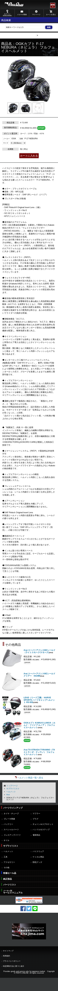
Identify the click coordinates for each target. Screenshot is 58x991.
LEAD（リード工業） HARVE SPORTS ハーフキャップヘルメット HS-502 (39, 700)
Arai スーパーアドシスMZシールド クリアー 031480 (39, 675)
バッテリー (8, 824)
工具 (5, 857)
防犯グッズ (37, 862)
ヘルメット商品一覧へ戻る (30, 778)
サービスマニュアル (13, 892)
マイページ (36, 14)
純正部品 (7, 879)
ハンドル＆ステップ (41, 829)
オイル (6, 840)
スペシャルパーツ (11, 829)
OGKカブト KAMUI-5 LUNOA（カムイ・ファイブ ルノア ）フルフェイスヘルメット (39, 725)
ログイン (7, 14)
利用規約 (6, 956)
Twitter (29, 908)
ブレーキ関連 (9, 819)
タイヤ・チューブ (11, 813)
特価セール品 (9, 873)
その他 (6, 867)
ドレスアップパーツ (12, 835)
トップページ (12, 786)
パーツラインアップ (13, 808)
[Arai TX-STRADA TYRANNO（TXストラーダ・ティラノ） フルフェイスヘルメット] (11, 767)
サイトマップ (8, 951)
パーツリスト (9, 885)
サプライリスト (13, 788)
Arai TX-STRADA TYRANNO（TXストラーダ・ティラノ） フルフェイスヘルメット (39, 752)
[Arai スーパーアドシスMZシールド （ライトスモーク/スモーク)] (11, 666)
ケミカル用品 (38, 857)
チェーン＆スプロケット (43, 824)
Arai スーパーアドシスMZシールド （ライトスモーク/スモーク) (39, 651)
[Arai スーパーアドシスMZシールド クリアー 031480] (11, 690)
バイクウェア (38, 851)
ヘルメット (11, 792)
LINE (35, 908)
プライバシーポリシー (12, 961)
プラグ (35, 819)
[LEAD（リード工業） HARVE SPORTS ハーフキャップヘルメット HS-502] (11, 715)
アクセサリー (9, 862)
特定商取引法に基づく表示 (13, 966)
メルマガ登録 (22, 14)
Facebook (23, 908)
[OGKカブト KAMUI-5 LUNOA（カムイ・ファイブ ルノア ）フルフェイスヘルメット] (11, 740)
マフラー (36, 813)
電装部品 (36, 835)
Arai (8, 794)
